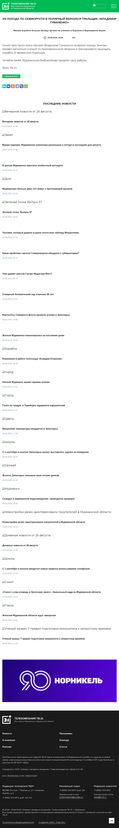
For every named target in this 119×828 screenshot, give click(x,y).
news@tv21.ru (100, 797)
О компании (8, 740)
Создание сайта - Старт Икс (52, 822)
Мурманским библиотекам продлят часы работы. (54, 60)
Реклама (6, 746)
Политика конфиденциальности (18, 822)
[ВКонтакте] (8, 86)
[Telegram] (17, 86)
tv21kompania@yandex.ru (71, 797)
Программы (66, 733)
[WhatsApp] (26, 86)
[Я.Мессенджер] (4, 86)
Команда (64, 740)
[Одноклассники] (13, 86)
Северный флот (11, 76)
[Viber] (21, 86)
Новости (7, 733)
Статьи (63, 746)
